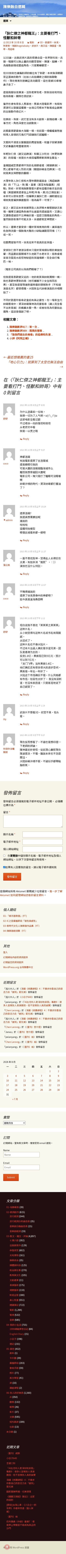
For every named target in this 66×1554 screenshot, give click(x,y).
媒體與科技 (15, 1265)
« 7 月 (15, 1099)
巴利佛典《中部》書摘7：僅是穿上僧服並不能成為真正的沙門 (21, 1525)
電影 (32, 42)
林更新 (6, 45)
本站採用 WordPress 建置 (16, 1547)
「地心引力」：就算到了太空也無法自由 (35, 364)
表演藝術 (14, 1285)
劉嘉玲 (48, 42)
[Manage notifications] (7, 1547)
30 (58, 1089)
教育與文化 (15, 1275)
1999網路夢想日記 (19, 1329)
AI (11, 1397)
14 (41, 1080)
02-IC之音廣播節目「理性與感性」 (20, 920)
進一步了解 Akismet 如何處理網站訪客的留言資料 (31, 893)
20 (33, 1085)
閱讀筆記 (14, 1304)
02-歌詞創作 (12, 1212)
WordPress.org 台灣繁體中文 (18, 967)
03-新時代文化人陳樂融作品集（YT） (22, 925)
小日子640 (26, 997)
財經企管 (14, 1295)
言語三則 (10, 1463)
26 (24, 1089)
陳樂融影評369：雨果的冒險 (26, 330)
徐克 (56, 42)
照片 (12, 1372)
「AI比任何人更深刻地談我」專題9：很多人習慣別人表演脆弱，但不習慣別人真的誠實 (32, 1003)
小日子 (13, 1338)
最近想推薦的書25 (18, 357)
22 (50, 1085)
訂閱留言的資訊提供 (13, 962)
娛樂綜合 (14, 1260)
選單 (5, 21)
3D (41, 42)
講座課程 (14, 1387)
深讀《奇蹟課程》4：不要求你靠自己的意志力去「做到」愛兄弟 (32, 1012)
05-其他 (10, 1348)
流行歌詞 (14, 1216)
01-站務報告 (12, 1207)
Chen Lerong (12, 1010)
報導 (12, 1406)
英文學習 (14, 1377)
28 (41, 1089)
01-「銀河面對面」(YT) (15, 915)
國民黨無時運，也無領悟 (18, 1491)
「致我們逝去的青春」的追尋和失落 (30, 334)
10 (7, 1080)
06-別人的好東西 (14, 1392)
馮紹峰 (11, 49)
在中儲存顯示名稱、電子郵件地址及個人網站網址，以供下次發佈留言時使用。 (32, 857)
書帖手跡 (14, 1367)
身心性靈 (14, 1300)
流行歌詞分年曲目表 (20, 1221)
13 (33, 1080)
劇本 (12, 1353)
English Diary (17, 1334)
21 (41, 1085)
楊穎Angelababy (20, 45)
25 (16, 1089)
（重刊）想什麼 (33, 1027)
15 (50, 1080)
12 (24, 1080)
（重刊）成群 (13, 1453)
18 (16, 1085)
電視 (12, 1314)
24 (7, 1089)
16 (58, 1080)
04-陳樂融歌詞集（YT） (15, 930)
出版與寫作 (15, 1245)
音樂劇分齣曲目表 (19, 1226)
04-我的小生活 (13, 1324)
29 (50, 1089)
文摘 (12, 1416)
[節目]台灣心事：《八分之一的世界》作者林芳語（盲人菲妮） (21, 1508)
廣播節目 (14, 1363)
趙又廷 (44, 45)
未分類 (9, 1431)
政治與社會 (15, 1270)
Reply (26, 438)
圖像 (12, 1401)
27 (33, 1089)
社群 (12, 1426)
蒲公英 (6, 565)
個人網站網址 (11, 849)
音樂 (12, 1319)
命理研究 (14, 1250)
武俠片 (35, 45)
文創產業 (14, 1280)
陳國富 (53, 45)
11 (16, 1080)
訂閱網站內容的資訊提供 (15, 957)
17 (7, 1085)
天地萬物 (14, 1255)
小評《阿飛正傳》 (20, 338)
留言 (6, 812)
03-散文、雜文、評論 (17, 1236)
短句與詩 (14, 1421)
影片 (12, 1411)
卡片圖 (13, 1358)
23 (58, 1085)
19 (24, 1085)
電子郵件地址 (11, 842)
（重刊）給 (29, 1036)
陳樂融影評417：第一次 (23, 327)
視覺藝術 (14, 1290)
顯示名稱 (9, 834)
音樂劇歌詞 (15, 1231)
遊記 (12, 1343)
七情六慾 (14, 1240)
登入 (5, 952)
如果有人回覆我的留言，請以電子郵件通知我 (31, 867)
